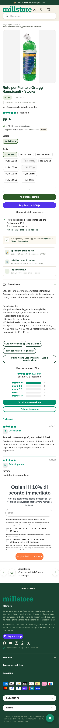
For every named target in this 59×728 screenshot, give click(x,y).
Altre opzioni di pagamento (29, 212)
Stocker (7, 97)
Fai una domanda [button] (30, 409)
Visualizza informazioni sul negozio (22, 230)
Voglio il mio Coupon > (29, 556)
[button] (10, 112)
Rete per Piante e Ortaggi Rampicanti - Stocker (22, 26)
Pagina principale (10, 24)
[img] (9, 426)
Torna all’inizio (28, 588)
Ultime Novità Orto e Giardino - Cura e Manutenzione (29, 359)
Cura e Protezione (13, 344)
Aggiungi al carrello (29, 197)
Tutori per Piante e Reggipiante (19, 351)
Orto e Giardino (33, 344)
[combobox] (29, 16)
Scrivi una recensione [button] (29, 402)
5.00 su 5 (37, 373)
